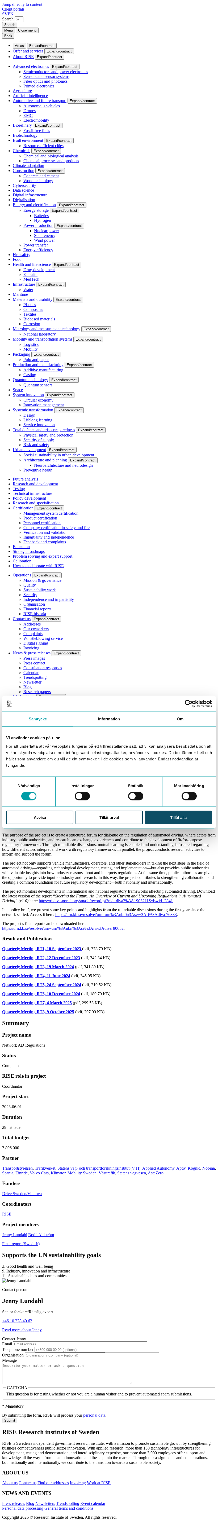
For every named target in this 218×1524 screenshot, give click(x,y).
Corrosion (31, 323)
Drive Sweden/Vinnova (22, 1193)
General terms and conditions (68, 1508)
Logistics (31, 344)
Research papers (37, 691)
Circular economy (38, 400)
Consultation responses (42, 668)
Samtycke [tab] (38, 719)
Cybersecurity (24, 185)
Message (9, 1360)
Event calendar (92, 1503)
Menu (8, 30)
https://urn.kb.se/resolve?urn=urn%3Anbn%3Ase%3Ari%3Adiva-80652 (63, 928)
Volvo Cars (39, 1173)
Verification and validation (45, 532)
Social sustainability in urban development (58, 455)
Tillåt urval (109, 817)
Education (21, 546)
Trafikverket (45, 1168)
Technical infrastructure (32, 493)
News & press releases (32, 653)
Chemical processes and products (51, 160)
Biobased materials (39, 319)
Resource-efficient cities (43, 145)
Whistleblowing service (43, 638)
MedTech (31, 279)
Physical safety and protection (48, 435)
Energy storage (36, 210)
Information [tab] (109, 719)
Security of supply (38, 440)
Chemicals (21, 150)
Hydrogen (42, 220)
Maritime (20, 294)
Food (17, 259)
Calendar (31, 672)
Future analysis (25, 479)
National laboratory (39, 334)
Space (18, 389)
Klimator (58, 1173)
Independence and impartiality (48, 599)
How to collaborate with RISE (38, 565)
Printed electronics (38, 86)
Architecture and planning (45, 460)
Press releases (13, 1503)
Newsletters (45, 1503)
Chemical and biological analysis (50, 156)
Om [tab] (180, 719)
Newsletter (32, 682)
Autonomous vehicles (41, 106)
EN (11, 14)
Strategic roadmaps (29, 551)
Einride (21, 1173)
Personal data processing (22, 1508)
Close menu (27, 30)
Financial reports (37, 609)
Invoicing (31, 648)
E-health (30, 274)
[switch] (82, 796)
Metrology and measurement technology (46, 329)
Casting (29, 374)
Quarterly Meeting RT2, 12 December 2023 (41, 957)
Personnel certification (42, 523)
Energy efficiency (38, 250)
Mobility (30, 349)
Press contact (34, 663)
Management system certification (50, 513)
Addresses (32, 624)
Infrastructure (24, 284)
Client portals (13, 9)
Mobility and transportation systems (42, 339)
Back (8, 36)
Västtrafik (107, 1173)
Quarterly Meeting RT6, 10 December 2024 (41, 994)
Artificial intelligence (30, 95)
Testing (19, 488)
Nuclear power (46, 230)
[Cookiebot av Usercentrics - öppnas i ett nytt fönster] (188, 704)
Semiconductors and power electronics (55, 71)
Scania (7, 1173)
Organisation (34, 604)
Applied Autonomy (158, 1168)
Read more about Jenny (22, 1330)
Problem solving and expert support (42, 556)
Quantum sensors (37, 385)
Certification (23, 508)
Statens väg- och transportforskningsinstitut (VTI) (98, 1168)
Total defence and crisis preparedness (44, 430)
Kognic (194, 1168)
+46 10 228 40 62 (17, 1321)
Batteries (41, 215)
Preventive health (37, 470)
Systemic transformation (33, 410)
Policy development (29, 498)
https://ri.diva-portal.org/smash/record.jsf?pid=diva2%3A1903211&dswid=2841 (106, 900)
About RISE (23, 56)
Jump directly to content (22, 4)
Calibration (22, 561)
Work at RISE (99, 1483)
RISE (6, 1214)
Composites (33, 309)
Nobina (208, 1168)
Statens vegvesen (131, 1173)
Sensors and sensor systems (46, 76)
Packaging (21, 354)
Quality (29, 585)
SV (5, 14)
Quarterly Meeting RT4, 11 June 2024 (36, 976)
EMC (28, 115)
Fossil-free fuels (36, 130)
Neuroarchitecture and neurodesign (63, 465)
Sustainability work (39, 590)
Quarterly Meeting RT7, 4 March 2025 (37, 1003)
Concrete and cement (41, 176)
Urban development (29, 449)
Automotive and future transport (39, 100)
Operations (22, 575)
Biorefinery (22, 125)
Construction (23, 170)
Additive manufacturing (43, 370)
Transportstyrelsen (17, 1168)
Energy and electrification (34, 204)
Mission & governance (42, 580)
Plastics (29, 304)
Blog (27, 687)
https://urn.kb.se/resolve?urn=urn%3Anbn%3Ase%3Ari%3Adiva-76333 (116, 914)
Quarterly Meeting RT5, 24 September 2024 (41, 985)
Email (7, 1344)
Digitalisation (24, 199)
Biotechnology (25, 135)
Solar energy (44, 235)
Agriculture (22, 91)
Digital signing (35, 643)
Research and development (35, 484)
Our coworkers (36, 629)
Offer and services (28, 51)
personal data (94, 1415)
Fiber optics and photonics (45, 81)
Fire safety (21, 254)
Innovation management (43, 405)
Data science (23, 190)
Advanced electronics (31, 66)
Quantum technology (30, 379)
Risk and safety (36, 444)
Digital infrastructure (30, 195)
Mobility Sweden (82, 1173)
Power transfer (35, 245)
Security (30, 594)
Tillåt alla (178, 817)
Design (29, 415)
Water (28, 289)
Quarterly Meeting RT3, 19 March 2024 (38, 966)
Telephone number (17, 1349)
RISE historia (34, 613)
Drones (29, 110)
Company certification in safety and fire (56, 527)
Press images (34, 658)
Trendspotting (35, 677)
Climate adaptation (28, 165)
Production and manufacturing (38, 364)
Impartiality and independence (48, 537)
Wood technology (38, 180)
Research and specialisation (36, 503)
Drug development (39, 269)
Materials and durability (32, 299)
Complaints (33, 633)
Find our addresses (53, 1483)
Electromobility (36, 120)
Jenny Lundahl (14, 1234)
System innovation (28, 395)
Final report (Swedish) (21, 1243)
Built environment (28, 140)
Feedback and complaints (44, 542)
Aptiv (181, 1168)
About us (10, 1483)
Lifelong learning (37, 420)
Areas (19, 46)
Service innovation (39, 424)
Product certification (40, 518)
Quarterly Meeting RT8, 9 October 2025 (38, 1012)
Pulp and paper (36, 359)
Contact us (22, 618)
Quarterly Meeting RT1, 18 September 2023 (42, 948)
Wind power (44, 240)
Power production (38, 225)
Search (8, 19)
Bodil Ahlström (41, 1234)
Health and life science (32, 264)
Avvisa (40, 817)
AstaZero (156, 1173)
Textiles (29, 314)
